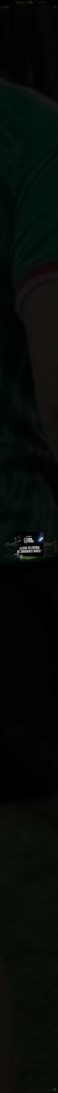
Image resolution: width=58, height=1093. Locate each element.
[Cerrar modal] (41, 534)
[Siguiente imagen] (40, 546)
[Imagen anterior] (17, 546)
